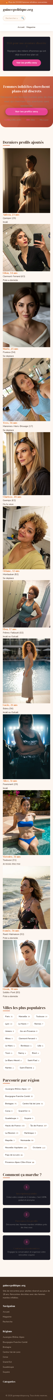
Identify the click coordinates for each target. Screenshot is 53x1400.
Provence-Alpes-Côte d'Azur (19, 1162)
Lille (40, 1045)
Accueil (21, 27)
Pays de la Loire (13, 1155)
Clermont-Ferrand (28, 1038)
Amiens (9, 1031)
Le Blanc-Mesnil (13, 1060)
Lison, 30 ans (10, 989)
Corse (8, 1111)
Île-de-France (39, 1125)
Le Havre (23, 1023)
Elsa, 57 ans (9, 629)
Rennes (38, 1023)
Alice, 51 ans (10, 781)
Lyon (8, 1023)
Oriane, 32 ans (11, 571)
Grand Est (24, 1111)
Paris (9, 1016)
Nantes (9, 1067)
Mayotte (9, 1140)
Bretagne (10, 1103)
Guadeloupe (11, 1118)
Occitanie (39, 1147)
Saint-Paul (33, 1060)
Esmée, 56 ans (11, 930)
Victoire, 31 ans (12, 856)
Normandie (27, 1140)
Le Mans (10, 1045)
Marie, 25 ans (10, 349)
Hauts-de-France (14, 1125)
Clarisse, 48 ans (12, 497)
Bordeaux (26, 1045)
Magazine (30, 27)
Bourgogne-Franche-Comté (19, 1096)
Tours (8, 1053)
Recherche (7, 1321)
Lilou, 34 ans (10, 273)
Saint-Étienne (27, 1067)
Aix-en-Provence (28, 1031)
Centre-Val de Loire (33, 1103)
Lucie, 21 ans (10, 705)
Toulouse (41, 1016)
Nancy (22, 1053)
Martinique (30, 1133)
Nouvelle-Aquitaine (16, 1147)
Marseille (24, 1016)
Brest (35, 1053)
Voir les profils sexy (26, 111)
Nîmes (9, 1038)
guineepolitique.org (18, 9)
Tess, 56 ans (10, 423)
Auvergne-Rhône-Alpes (18, 1089)
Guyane (28, 1118)
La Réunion (11, 1133)
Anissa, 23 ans (11, 214)
